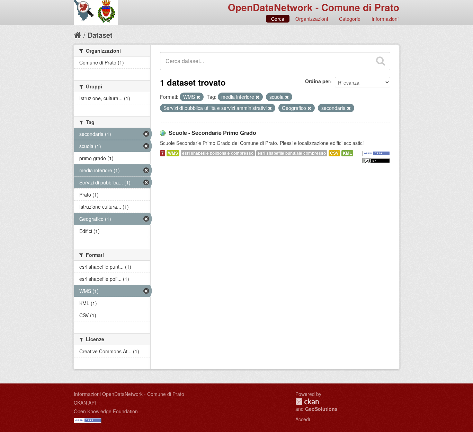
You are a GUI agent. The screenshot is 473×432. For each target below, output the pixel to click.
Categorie (349, 18)
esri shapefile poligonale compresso (217, 153)
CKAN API (85, 402)
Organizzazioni (311, 18)
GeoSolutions (321, 408)
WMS (173, 153)
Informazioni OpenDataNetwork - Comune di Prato (129, 393)
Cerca (277, 18)
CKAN (307, 401)
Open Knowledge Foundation (106, 411)
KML (347, 153)
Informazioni (385, 18)
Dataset (100, 35)
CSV (334, 153)
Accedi (302, 419)
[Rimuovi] (198, 97)
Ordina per (317, 81)
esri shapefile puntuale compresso (292, 153)
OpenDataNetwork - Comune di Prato (313, 7)
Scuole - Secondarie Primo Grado (212, 133)
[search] (380, 61)
